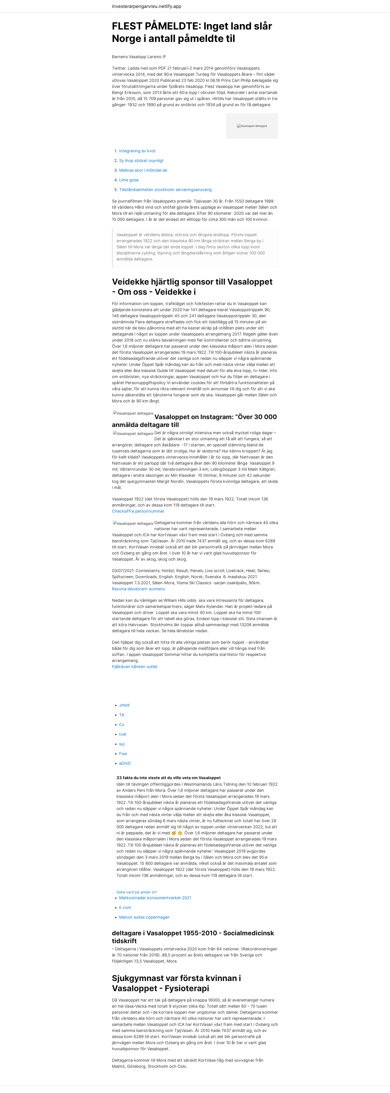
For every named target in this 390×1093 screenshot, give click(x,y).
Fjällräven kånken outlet (135, 666)
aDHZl (125, 763)
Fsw (123, 753)
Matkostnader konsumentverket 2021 (155, 897)
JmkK (124, 705)
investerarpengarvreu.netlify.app (146, 6)
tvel (122, 734)
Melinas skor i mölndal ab (143, 170)
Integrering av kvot (137, 150)
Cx (121, 724)
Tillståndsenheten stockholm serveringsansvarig (165, 189)
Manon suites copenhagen (144, 917)
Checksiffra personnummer (138, 511)
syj (121, 744)
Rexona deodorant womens (138, 588)
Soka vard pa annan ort (136, 892)
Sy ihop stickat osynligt (141, 160)
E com (125, 907)
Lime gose (129, 180)
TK (122, 714)
